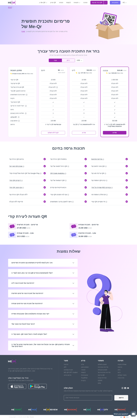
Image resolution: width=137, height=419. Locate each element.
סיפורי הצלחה (122, 375)
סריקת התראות (97, 159)
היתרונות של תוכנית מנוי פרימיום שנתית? (27, 303)
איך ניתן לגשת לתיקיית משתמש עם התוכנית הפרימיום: (32, 263)
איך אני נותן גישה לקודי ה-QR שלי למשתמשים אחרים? (32, 273)
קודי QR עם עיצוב (15, 187)
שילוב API (13, 117)
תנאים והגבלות (102, 370)
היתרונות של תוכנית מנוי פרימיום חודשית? (27, 293)
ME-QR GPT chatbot (70, 372)
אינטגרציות (84, 375)
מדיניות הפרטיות (103, 367)
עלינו (82, 364)
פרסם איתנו (67, 375)
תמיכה (85, 2)
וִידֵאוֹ (119, 372)
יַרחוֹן (68, 60)
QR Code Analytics (57, 173)
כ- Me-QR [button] (42, 2)
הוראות (120, 367)
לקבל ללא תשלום (53, 132)
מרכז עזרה (121, 378)
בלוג (119, 370)
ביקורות (83, 380)
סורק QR (53, 2)
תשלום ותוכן (85, 367)
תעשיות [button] (76, 2)
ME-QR (10, 7)
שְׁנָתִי (55, 60)
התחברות (115, 2)
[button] (124, 2)
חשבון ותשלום (102, 364)
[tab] (68, 159)
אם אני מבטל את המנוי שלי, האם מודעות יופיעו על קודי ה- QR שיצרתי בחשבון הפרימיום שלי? (40, 345)
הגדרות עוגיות (102, 378)
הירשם (121, 397)
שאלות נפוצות (122, 364)
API (65, 367)
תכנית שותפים (68, 370)
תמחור (61, 2)
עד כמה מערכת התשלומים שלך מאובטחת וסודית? (30, 314)
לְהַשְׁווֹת (68, 2)
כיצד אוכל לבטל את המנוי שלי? (23, 324)
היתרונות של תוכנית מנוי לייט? (22, 283)
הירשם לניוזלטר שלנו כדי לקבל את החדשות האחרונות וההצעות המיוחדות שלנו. (88, 391)
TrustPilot (84, 378)
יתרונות (66, 364)
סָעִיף (23, 31)
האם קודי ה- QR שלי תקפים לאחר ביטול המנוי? (29, 334)
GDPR (100, 380)
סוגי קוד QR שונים (16, 166)
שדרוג (84, 132)
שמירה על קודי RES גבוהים (101, 187)
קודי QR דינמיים (15, 180)
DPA (99, 383)
